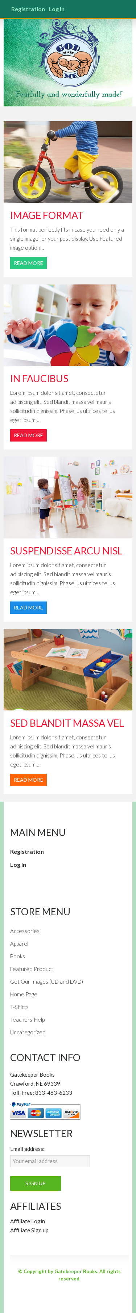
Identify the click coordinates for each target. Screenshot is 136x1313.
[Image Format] (68, 162)
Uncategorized (28, 1032)
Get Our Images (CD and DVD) (46, 981)
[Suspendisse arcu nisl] (68, 497)
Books (17, 956)
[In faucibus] (68, 325)
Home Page (23, 994)
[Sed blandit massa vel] (68, 669)
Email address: (27, 1148)
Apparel (19, 943)
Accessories (25, 931)
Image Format (46, 215)
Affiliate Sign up (29, 1230)
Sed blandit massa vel (67, 723)
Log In (57, 8)
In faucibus (39, 378)
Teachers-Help (27, 1019)
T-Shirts (19, 1007)
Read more (28, 263)
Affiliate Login (27, 1221)
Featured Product (31, 969)
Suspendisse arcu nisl (66, 551)
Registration (28, 8)
